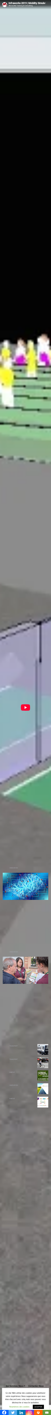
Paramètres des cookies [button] (19, 1406)
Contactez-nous (36, 1386)
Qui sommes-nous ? (15, 1386)
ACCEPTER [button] (38, 1407)
